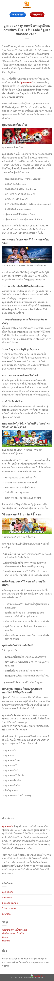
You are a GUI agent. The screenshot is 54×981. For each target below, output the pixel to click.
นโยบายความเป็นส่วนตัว (14, 929)
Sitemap (6, 940)
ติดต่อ (5, 937)
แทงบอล (6, 913)
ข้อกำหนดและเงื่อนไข (13, 933)
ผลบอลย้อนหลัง (10, 902)
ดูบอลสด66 (26, 82)
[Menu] (4, 4)
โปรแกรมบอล (9, 908)
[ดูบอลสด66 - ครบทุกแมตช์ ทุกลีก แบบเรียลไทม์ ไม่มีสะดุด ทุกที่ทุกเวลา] (27, 5)
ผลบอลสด (7, 897)
